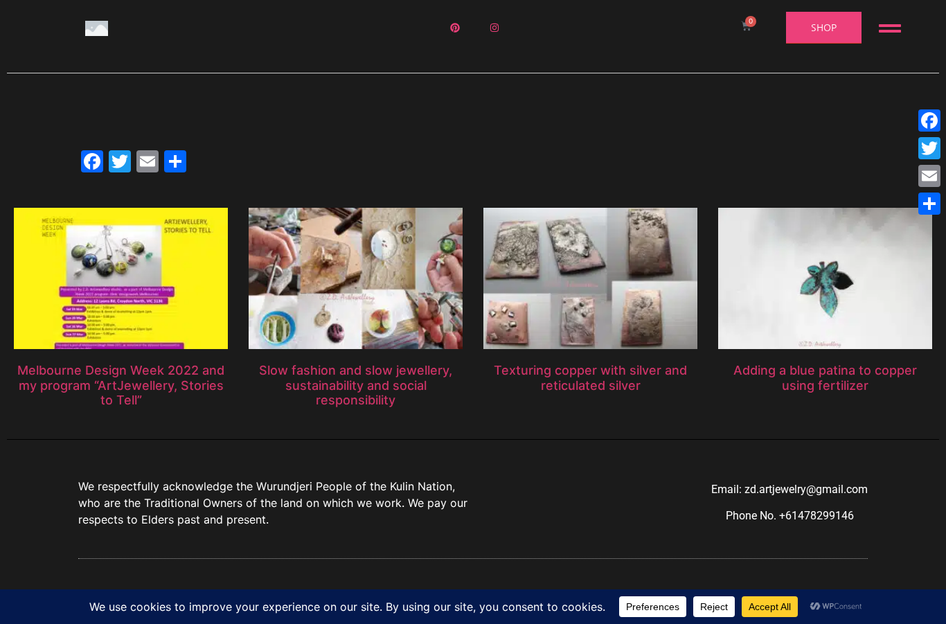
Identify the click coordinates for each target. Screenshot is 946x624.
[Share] (929, 203)
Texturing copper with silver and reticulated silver (590, 378)
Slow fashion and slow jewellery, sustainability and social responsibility (355, 385)
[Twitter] (929, 148)
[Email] (929, 176)
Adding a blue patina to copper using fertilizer (825, 378)
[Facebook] (929, 120)
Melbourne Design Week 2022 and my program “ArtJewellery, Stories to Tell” (120, 385)
